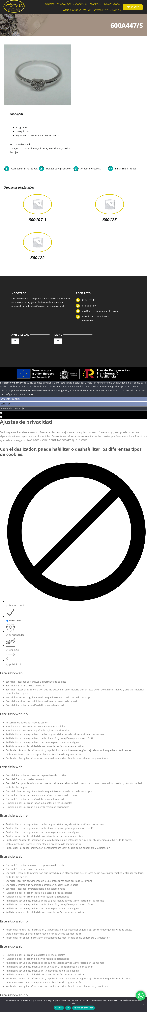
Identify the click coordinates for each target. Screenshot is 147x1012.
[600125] (109, 196)
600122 (37, 258)
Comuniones (30, 148)
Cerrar (4, 403)
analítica (14, 649)
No (68, 1008)
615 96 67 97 (89, 305)
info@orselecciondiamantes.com (100, 311)
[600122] (37, 234)
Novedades (55, 148)
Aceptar (58, 1008)
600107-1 (37, 220)
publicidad (15, 664)
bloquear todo (17, 605)
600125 (109, 220)
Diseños (42, 148)
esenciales (15, 620)
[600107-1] (37, 196)
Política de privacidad (83, 1008)
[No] (143, 1004)
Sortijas (66, 148)
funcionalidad (17, 634)
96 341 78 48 (88, 300)
